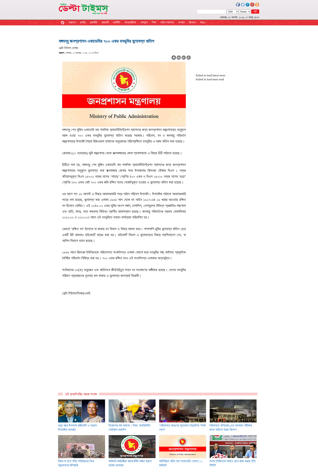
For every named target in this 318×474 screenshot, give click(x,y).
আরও (202, 22)
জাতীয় (83, 22)
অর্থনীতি (116, 22)
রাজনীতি (93, 22)
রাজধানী (105, 22)
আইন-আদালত (167, 22)
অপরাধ (181, 22)
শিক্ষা (154, 22)
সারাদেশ (72, 22)
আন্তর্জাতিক (130, 22)
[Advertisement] (125, 356)
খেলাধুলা (144, 22)
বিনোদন (192, 22)
